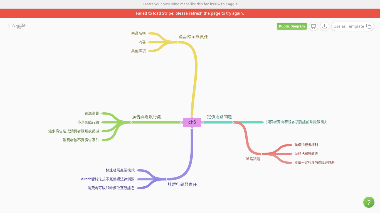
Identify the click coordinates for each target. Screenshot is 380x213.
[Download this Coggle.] (324, 26)
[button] (368, 202)
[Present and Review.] (313, 26)
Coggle (232, 4)
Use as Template (349, 26)
